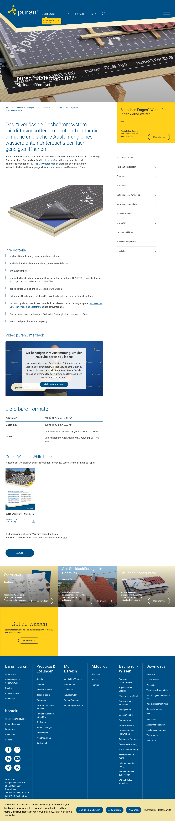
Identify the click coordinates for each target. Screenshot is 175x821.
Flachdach (41, 684)
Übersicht (95, 674)
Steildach (46, 108)
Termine (95, 685)
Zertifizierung (152, 735)
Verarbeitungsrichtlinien (157, 704)
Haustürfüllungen (44, 727)
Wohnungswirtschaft (73, 705)
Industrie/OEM (70, 695)
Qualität (8, 688)
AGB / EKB (151, 740)
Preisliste (150, 674)
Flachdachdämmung (128, 749)
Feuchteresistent (126, 725)
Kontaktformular (12, 724)
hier (65, 537)
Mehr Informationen (54, 384)
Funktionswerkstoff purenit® (45, 707)
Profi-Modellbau (44, 738)
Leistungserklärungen (156, 730)
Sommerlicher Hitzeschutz (125, 703)
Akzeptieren (114, 810)
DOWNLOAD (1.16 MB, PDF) (15, 521)
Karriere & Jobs (12, 693)
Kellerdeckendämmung (127, 756)
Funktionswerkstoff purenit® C (45, 715)
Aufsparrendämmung (128, 739)
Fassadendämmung (128, 744)
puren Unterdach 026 (14, 110)
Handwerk (68, 689)
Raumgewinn (125, 720)
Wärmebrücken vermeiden (125, 782)
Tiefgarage (41, 700)
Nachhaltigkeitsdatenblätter (158, 697)
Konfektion (41, 722)
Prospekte (150, 685)
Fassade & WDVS (44, 689)
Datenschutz (11, 734)
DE (7, 108)
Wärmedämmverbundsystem (126, 773)
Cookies (8, 740)
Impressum (10, 729)
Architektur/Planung (73, 679)
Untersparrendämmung (127, 765)
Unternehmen (11, 674)
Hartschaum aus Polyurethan (126, 732)
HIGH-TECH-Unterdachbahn (44, 163)
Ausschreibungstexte (155, 725)
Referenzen (10, 698)
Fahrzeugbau (42, 732)
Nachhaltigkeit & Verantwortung (12, 681)
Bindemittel (42, 743)
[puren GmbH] (23, 10)
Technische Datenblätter (157, 690)
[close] (58, 21)
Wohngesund (125, 709)
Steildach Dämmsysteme (68, 108)
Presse (94, 679)
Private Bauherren (72, 700)
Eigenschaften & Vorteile (126, 689)
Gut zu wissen (152, 679)
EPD (148, 714)
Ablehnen (134, 810)
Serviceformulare (154, 709)
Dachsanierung (126, 715)
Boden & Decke (43, 695)
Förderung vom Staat (128, 696)
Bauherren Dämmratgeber (125, 681)
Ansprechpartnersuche (15, 719)
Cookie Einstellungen (89, 810)
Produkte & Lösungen (25, 108)
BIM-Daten (151, 719)
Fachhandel (69, 684)
